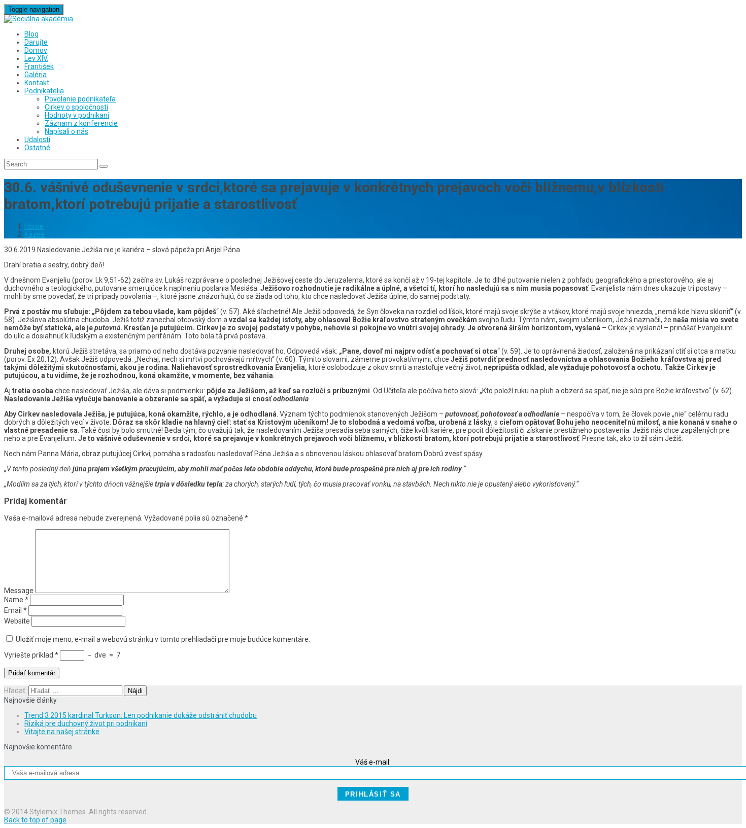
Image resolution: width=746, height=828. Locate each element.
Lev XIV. (36, 58)
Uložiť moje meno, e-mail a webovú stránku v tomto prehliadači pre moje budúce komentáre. (163, 639)
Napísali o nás (66, 131)
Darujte (36, 42)
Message (18, 590)
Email (15, 610)
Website (17, 621)
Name (16, 600)
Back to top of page (35, 820)
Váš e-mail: (373, 762)
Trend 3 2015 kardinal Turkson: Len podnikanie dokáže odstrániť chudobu (140, 715)
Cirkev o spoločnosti (76, 107)
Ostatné (37, 148)
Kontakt (36, 83)
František (39, 66)
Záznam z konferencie (81, 123)
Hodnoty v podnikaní (77, 115)
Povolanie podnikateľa (80, 99)
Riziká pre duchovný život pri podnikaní (85, 723)
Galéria (35, 75)
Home (34, 226)
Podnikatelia (44, 91)
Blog (31, 34)
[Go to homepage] (38, 19)
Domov (35, 50)
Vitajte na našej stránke (61, 732)
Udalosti (37, 139)
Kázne (34, 234)
